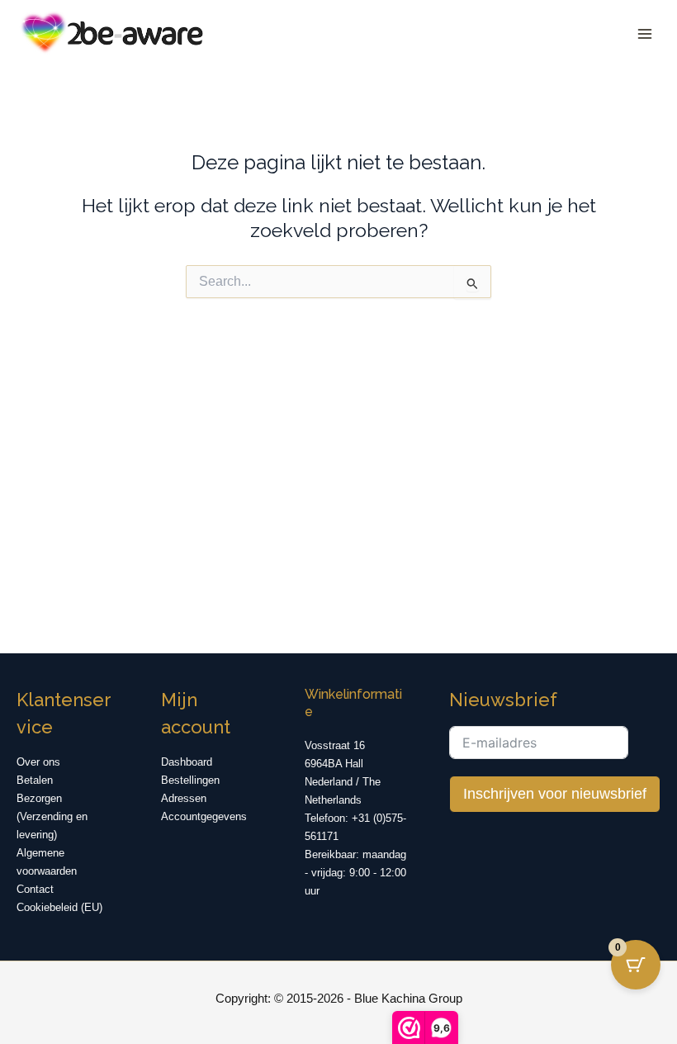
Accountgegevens (204, 816)
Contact (35, 889)
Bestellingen (190, 780)
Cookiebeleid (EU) (59, 907)
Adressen (183, 798)
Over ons (38, 762)
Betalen (35, 780)
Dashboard (186, 762)
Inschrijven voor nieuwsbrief (554, 793)
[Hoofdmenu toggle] (644, 33)
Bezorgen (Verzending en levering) (52, 816)
